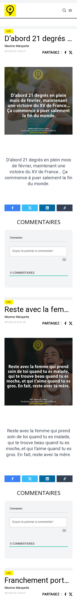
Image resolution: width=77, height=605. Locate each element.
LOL (9, 31)
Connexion (15, 237)
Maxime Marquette (16, 46)
